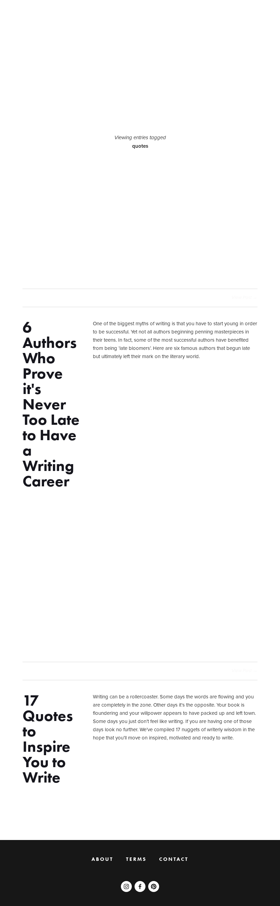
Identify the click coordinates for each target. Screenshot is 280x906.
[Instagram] (126, 886)
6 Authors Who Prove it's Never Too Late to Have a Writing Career (51, 404)
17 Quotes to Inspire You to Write (48, 739)
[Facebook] (140, 886)
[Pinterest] (153, 886)
